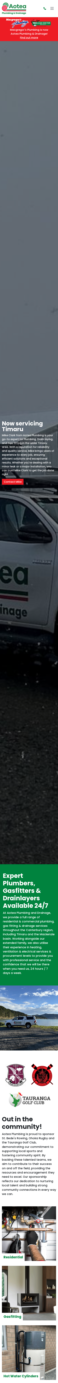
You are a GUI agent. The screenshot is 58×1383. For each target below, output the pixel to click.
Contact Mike (13, 481)
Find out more (29, 37)
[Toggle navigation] (52, 8)
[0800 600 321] (45, 8)
